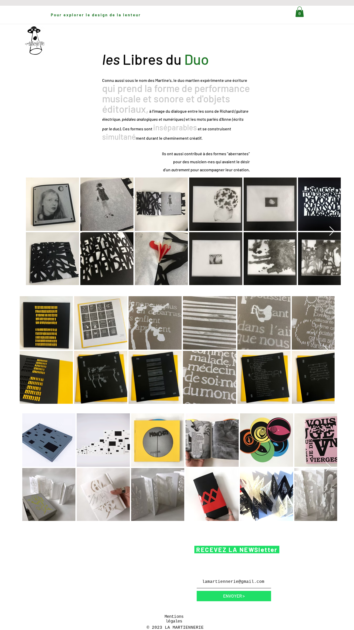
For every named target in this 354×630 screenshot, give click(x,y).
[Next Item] (332, 231)
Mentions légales (174, 619)
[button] (299, 11)
